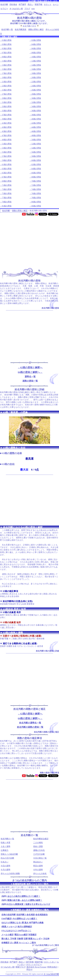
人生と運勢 (5, 846)
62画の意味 (36, 165)
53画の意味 (7, 148)
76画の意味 (36, 194)
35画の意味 (7, 111)
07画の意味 (7, 53)
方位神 (46, 939)
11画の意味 (7, 61)
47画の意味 (7, 136)
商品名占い (38, 862)
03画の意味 (7, 44)
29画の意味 (7, 98)
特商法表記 (52, 967)
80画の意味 (36, 202)
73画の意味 (7, 189)
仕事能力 (4, 850)
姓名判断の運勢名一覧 (30, 723)
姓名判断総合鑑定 (41, 839)
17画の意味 (7, 73)
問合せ (29, 969)
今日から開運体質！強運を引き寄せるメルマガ (28, 904)
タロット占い (50, 962)
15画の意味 (7, 69)
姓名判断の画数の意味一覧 (30, 727)
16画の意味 (36, 69)
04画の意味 (36, 44)
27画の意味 (7, 94)
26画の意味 (36, 90)
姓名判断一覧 (7, 29)
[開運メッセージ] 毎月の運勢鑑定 (16, 927)
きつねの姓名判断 (51, 974)
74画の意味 (36, 189)
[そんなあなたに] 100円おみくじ (16, 931)
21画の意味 (7, 82)
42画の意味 (36, 123)
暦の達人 (5, 939)
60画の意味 (36, 160)
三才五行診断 (39, 854)
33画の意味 (7, 107)
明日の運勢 (38, 866)
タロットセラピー (34, 964)
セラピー (4, 9)
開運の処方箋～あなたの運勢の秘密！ (24, 900)
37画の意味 (7, 115)
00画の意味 (36, 206)
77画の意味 (7, 198)
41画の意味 (7, 123)
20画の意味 (36, 78)
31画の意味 (7, 102)
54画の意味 (36, 148)
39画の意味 (7, 119)
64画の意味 (36, 169)
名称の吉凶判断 (8, 915)
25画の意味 (7, 90)
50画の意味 (36, 140)
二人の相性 (38, 843)
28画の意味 (36, 94)
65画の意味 (7, 173)
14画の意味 (36, 65)
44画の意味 (36, 127)
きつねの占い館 (16, 9)
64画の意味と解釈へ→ (30, 372)
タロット (47, 4)
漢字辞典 (30, 962)
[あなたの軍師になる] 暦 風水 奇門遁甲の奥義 (22, 923)
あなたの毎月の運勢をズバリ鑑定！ (23, 896)
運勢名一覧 (30, 376)
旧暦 (26, 939)
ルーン (56, 4)
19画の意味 (7, 78)
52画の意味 (36, 144)
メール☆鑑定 (7, 935)
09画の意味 (7, 57)
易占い (30, 4)
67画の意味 (7, 177)
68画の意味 (36, 177)
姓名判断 (4, 4)
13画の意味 (7, 65)
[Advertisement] (29, 241)
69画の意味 (7, 181)
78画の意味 (36, 198)
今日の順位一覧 (40, 858)
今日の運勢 (5, 866)
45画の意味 (7, 131)
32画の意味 (36, 102)
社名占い (4, 862)
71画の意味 (7, 185)
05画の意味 (7, 49)
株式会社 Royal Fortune (36, 967)
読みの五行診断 (7, 858)
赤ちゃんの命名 (40, 873)
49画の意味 (7, 140)
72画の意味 (36, 185)
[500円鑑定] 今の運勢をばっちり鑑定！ (19, 919)
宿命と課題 (38, 846)
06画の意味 (36, 49)
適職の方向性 (39, 850)
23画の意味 (7, 86)
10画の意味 (36, 57)
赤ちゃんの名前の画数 (10, 873)
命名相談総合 (41, 915)
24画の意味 (36, 86)
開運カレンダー (35, 939)
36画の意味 (36, 111)
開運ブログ (20, 967)
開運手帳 (38, 4)
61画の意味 (7, 165)
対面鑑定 (32, 935)
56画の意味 (36, 152)
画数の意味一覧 (30, 381)
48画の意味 (36, 136)
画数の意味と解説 (36, 29)
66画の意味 (36, 173)
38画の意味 (36, 115)
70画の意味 (36, 181)
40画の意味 (36, 119)
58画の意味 (36, 156)
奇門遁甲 (22, 4)
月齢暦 (20, 939)
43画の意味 (7, 127)
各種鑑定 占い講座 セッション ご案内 (18, 943)
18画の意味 (36, 73)
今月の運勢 (5, 870)
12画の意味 (36, 61)
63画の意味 (7, 169)
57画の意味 (7, 156)
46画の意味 (36, 131)
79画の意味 (7, 202)
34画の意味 (36, 107)
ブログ (27, 9)
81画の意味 (7, 206)
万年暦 (13, 939)
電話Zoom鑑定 (21, 935)
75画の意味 (7, 194)
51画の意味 (7, 144)
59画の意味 (7, 160)
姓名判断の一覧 (7, 839)
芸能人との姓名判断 (9, 854)
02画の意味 (36, 40)
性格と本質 (5, 843)
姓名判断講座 (20, 29)
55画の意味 (7, 152)
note (33, 9)
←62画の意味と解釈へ (30, 367)
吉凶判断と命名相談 (25, 915)
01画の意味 (7, 40)
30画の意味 (36, 98)
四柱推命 (13, 4)
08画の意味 (36, 53)
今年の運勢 (38, 870)
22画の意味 (36, 82)
